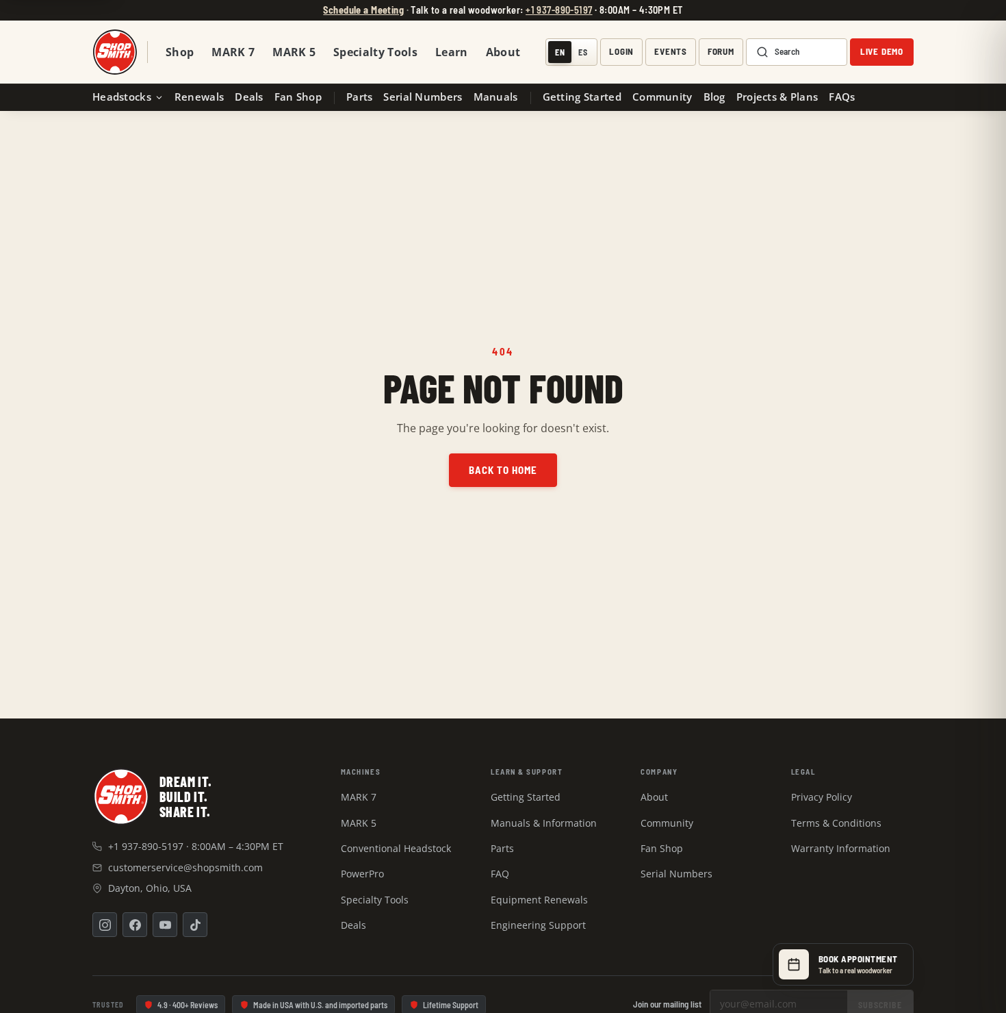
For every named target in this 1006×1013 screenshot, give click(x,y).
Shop (180, 52)
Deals (249, 96)
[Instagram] (104, 924)
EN (560, 52)
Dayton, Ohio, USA (150, 888)
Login (621, 52)
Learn (451, 52)
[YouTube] (165, 924)
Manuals (496, 96)
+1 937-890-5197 (559, 10)
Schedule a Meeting (363, 10)
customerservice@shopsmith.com (185, 867)
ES (583, 52)
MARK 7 (233, 52)
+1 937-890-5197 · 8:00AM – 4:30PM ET (195, 846)
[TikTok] (195, 924)
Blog (714, 96)
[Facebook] (134, 924)
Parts (359, 96)
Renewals (199, 96)
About (503, 52)
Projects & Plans (777, 96)
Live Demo (881, 52)
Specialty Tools (375, 52)
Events (670, 52)
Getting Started (582, 96)
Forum (721, 52)
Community (662, 96)
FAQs (842, 96)
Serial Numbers (422, 96)
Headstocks (121, 96)
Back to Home (503, 470)
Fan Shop (298, 96)
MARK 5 (293, 52)
